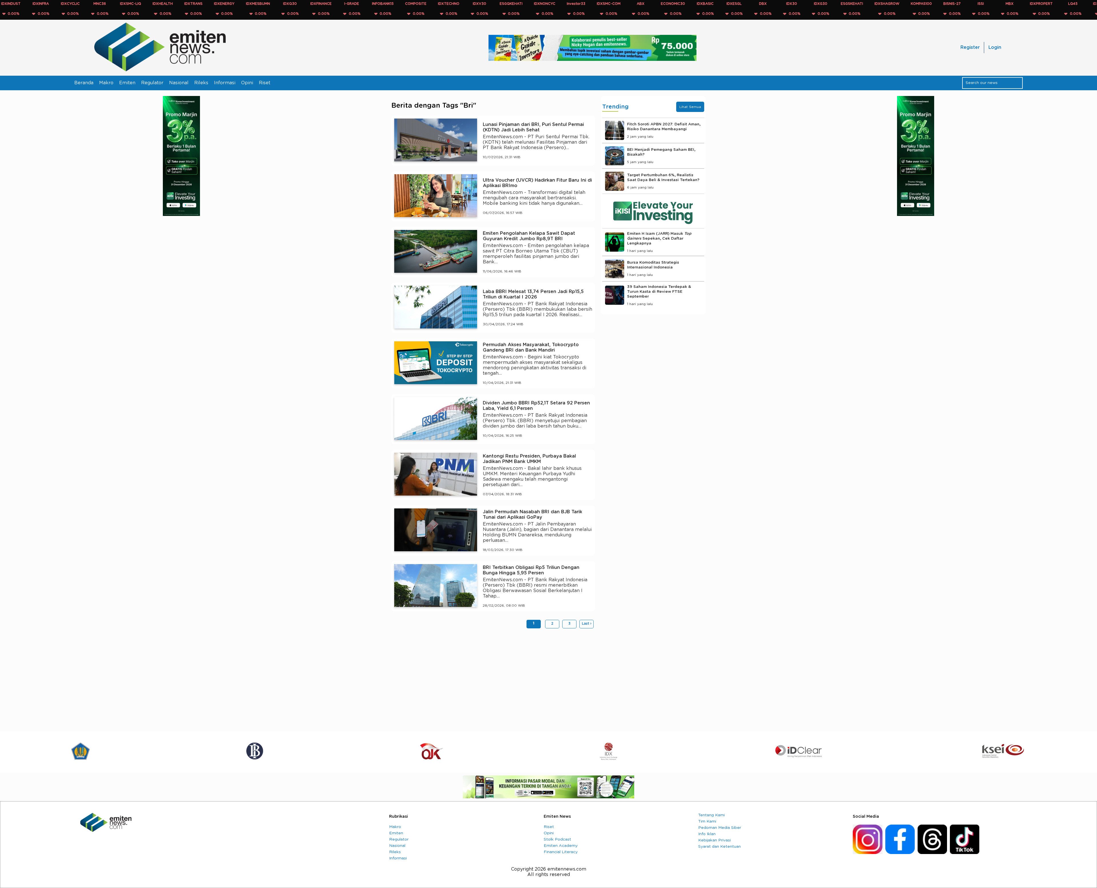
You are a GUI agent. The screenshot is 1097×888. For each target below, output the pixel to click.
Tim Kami (707, 821)
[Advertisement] (493, 677)
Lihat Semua (690, 107)
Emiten (127, 83)
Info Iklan (707, 834)
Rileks (201, 83)
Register (970, 47)
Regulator (152, 83)
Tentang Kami (711, 815)
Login (994, 47)
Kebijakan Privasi (714, 840)
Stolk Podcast (557, 839)
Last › (586, 623)
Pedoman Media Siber (719, 828)
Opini (247, 83)
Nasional (179, 83)
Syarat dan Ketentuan (719, 847)
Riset (264, 83)
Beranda (83, 83)
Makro (106, 83)
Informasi (224, 83)
